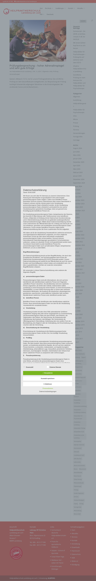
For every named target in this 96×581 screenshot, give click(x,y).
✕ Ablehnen (47, 384)
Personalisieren (48, 388)
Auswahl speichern (47, 378)
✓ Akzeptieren (48, 373)
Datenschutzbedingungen (47, 391)
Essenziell (29, 367)
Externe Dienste (55, 367)
